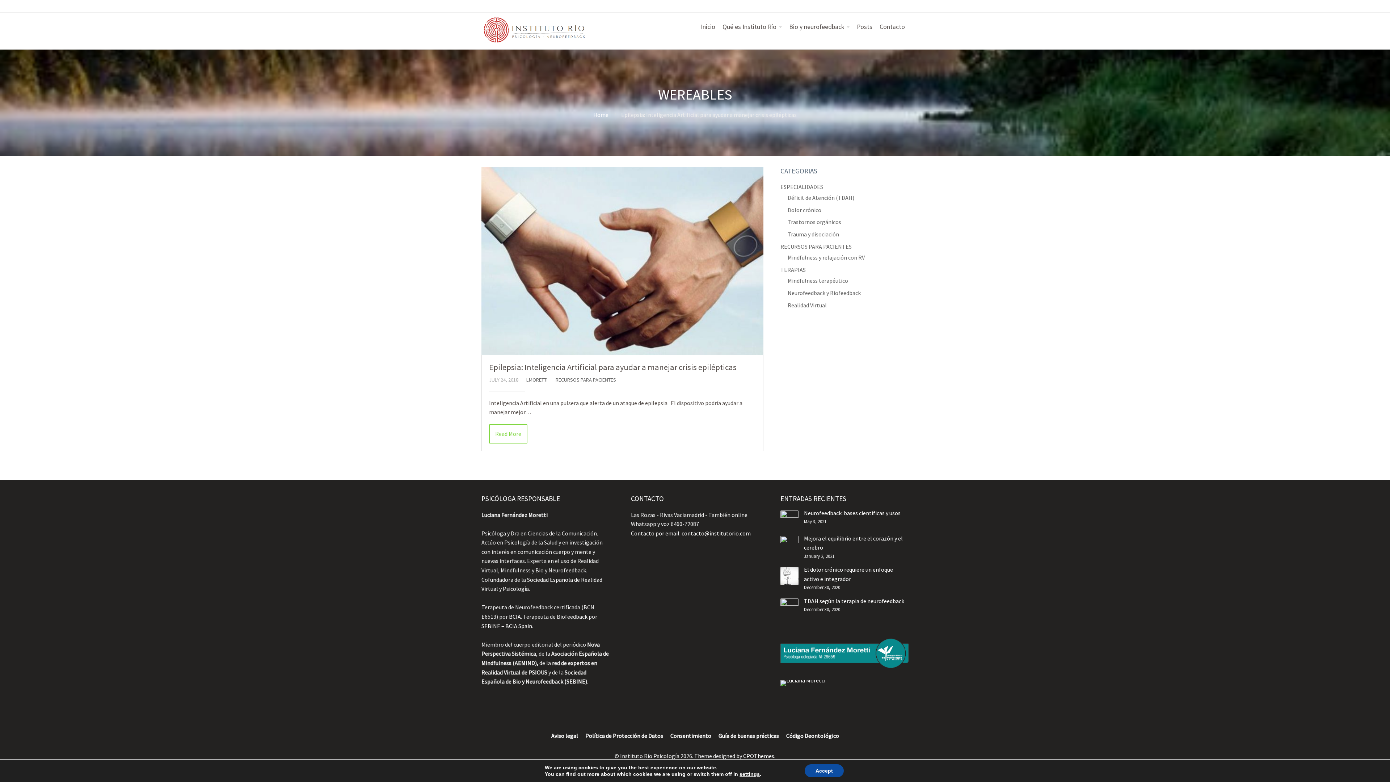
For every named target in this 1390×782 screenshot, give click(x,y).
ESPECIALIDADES (801, 186)
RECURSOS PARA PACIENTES (586, 380)
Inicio (708, 27)
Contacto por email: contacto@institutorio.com (691, 533)
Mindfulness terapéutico (818, 280)
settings (750, 774)
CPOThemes (758, 756)
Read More (508, 433)
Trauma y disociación (813, 234)
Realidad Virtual (807, 305)
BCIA (515, 616)
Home (600, 114)
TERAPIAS (793, 269)
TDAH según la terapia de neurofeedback (854, 601)
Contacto (892, 27)
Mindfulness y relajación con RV (826, 257)
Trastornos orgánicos (814, 222)
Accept (824, 771)
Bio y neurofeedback (816, 27)
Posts (864, 27)
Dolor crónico (804, 210)
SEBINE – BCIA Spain (506, 626)
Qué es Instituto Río (749, 27)
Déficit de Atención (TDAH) (821, 197)
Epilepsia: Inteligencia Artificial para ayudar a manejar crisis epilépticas (613, 367)
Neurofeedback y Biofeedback (824, 293)
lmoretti (537, 380)
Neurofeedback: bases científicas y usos (852, 513)
